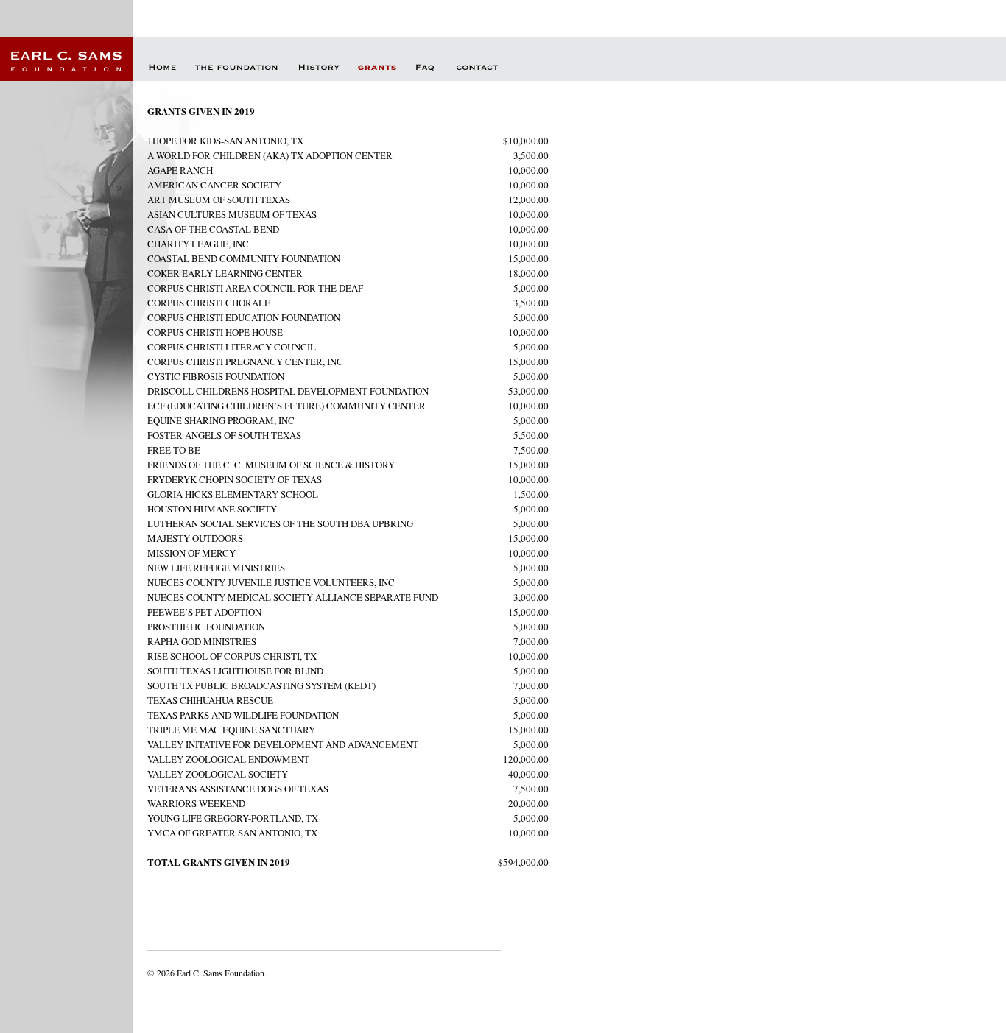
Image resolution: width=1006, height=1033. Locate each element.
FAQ (425, 70)
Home (162, 70)
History (319, 70)
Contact (477, 70)
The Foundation (237, 70)
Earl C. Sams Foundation (66, 59)
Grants (377, 70)
